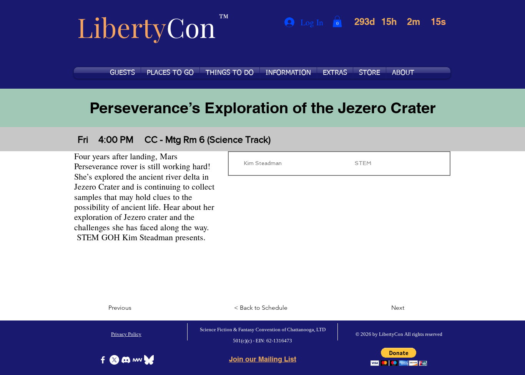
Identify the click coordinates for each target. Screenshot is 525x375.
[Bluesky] (149, 360)
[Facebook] (103, 360)
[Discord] (126, 360)
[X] (114, 360)
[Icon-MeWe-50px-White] (137, 360)
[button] (337, 21)
